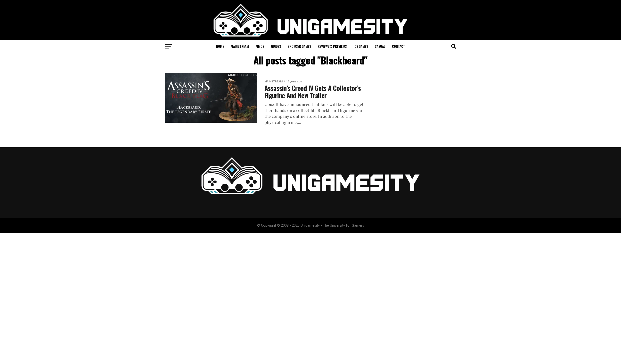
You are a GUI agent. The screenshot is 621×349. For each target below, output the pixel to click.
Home (220, 46)
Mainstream (240, 46)
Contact (398, 46)
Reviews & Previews (332, 46)
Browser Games (299, 46)
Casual (380, 46)
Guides (276, 46)
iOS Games (360, 46)
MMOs (260, 46)
